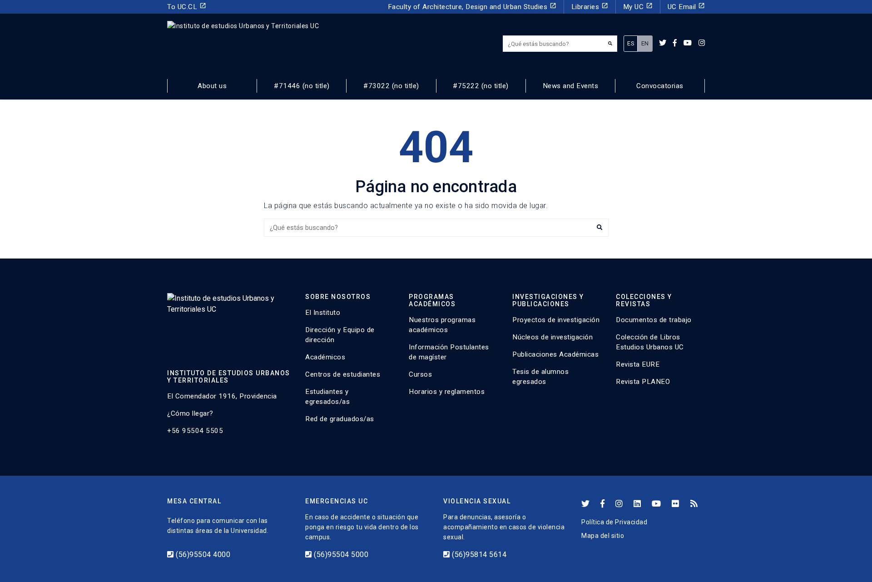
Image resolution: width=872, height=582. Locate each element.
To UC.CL (186, 6)
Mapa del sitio (602, 535)
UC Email (686, 6)
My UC (638, 6)
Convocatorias (660, 86)
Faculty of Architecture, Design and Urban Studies (472, 6)
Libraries (589, 6)
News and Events (571, 86)
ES (630, 43)
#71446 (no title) (302, 86)
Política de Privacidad (614, 522)
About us (212, 86)
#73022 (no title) (391, 86)
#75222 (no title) (481, 86)
